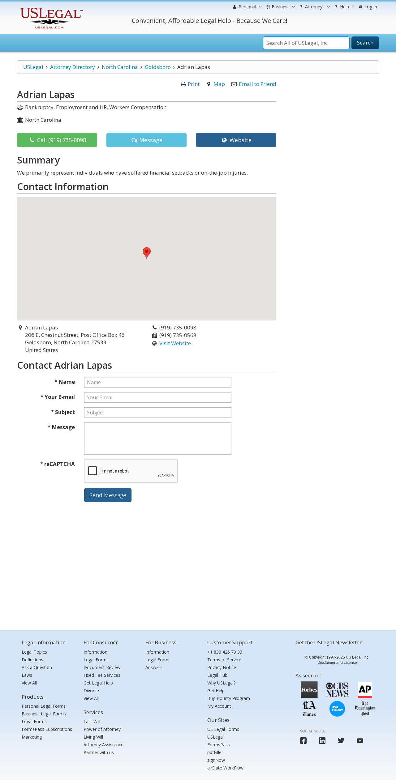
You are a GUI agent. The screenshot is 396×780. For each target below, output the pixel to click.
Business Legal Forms (44, 714)
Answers (153, 667)
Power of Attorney (102, 729)
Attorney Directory (72, 66)
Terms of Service (224, 660)
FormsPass (218, 745)
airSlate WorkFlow (225, 768)
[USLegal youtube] (360, 740)
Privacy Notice (221, 667)
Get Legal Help (98, 683)
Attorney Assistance (103, 745)
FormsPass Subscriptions (47, 729)
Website (240, 140)
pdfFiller (215, 752)
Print (194, 83)
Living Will (93, 737)
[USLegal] (50, 8)
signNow (216, 760)
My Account (219, 706)
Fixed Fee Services (102, 675)
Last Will (92, 721)
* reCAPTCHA (57, 464)
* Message (61, 427)
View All (29, 683)
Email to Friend (257, 83)
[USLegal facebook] (303, 740)
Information (95, 652)
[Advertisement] (198, 577)
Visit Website (175, 343)
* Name (64, 381)
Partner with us (99, 752)
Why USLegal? (221, 683)
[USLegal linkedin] (322, 740)
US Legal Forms (223, 729)
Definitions (32, 660)
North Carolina (120, 66)
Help (344, 7)
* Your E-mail (58, 397)
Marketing (32, 737)
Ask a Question (37, 667)
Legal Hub (217, 675)
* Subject (63, 412)
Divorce (91, 690)
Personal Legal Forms (44, 706)
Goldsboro (158, 66)
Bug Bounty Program (228, 698)
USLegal (33, 66)
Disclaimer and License (337, 662)
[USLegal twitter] (341, 740)
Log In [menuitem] (370, 7)
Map (219, 83)
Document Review (102, 667)
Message (150, 140)
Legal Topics (34, 652)
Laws (27, 675)
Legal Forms (34, 721)
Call (61, 140)
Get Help (216, 690)
